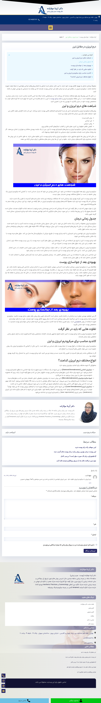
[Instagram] (3, 681)
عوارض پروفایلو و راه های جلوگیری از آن (86, 672)
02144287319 (33, 20)
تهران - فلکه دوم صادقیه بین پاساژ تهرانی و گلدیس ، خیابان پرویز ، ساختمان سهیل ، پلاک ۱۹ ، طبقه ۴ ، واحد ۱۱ (56, 633)
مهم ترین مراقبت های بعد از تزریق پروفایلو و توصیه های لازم (76, 460)
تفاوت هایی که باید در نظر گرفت (80, 69)
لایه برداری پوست (55, 99)
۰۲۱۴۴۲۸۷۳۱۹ (88, 638)
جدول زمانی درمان (85, 62)
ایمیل (93, 535)
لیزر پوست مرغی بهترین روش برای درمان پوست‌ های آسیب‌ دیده (75, 452)
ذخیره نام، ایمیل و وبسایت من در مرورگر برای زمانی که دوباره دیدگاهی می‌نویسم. (68, 545)
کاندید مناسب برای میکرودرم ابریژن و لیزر (77, 73)
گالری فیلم (91, 608)
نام (94, 524)
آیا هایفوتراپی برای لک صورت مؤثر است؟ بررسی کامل (78, 456)
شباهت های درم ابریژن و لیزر (81, 58)
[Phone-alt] (3, 676)
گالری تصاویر (90, 612)
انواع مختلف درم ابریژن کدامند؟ (80, 77)
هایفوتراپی (77, 322)
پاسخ (90, 483)
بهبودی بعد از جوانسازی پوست (81, 65)
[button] (50, 27)
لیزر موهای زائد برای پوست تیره (85, 447)
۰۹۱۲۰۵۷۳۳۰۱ (88, 643)
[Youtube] (3, 691)
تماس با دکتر (90, 620)
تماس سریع (22, 700)
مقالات (92, 616)
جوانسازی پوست (83, 37)
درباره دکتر (91, 624)
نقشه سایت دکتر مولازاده (87, 604)
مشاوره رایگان (73, 700)
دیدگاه (93, 496)
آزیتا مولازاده (93, 37)
